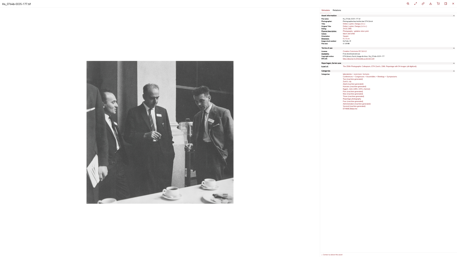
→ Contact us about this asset (332, 255)
